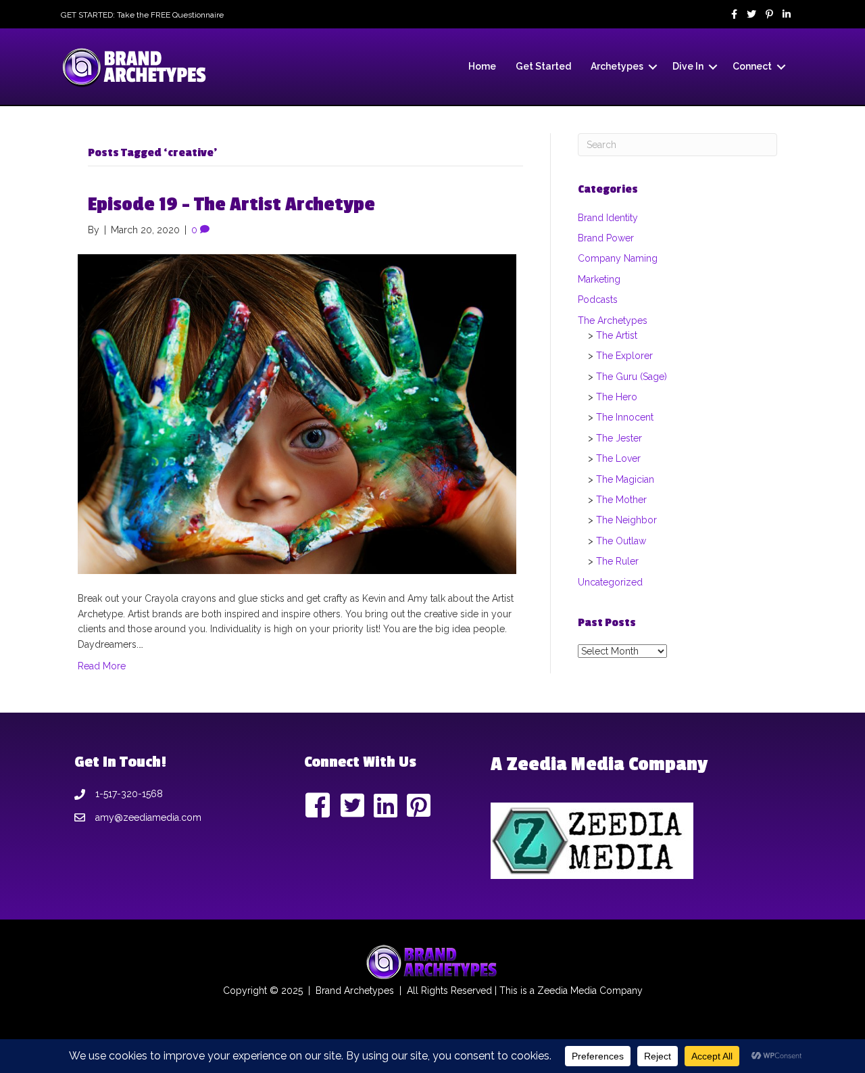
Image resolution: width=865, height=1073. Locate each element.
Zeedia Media (567, 990)
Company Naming (618, 258)
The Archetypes (612, 320)
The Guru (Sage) (631, 376)
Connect (752, 66)
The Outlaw (621, 540)
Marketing (599, 279)
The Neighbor (626, 520)
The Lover (618, 458)
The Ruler (617, 561)
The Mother (621, 499)
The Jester (619, 438)
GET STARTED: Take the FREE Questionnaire (142, 15)
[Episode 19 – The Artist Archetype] (297, 413)
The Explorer (624, 355)
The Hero (616, 396)
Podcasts (598, 299)
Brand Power (606, 238)
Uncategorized (610, 582)
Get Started (543, 66)
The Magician (625, 479)
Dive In (687, 66)
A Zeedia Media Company (599, 764)
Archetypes (617, 66)
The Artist (616, 335)
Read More (102, 666)
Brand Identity (608, 217)
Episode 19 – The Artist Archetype (231, 204)
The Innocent (624, 417)
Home (482, 66)
